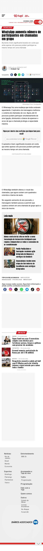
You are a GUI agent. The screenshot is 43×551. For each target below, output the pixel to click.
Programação (26, 480)
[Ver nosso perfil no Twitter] (16, 290)
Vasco (7, 483)
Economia (8, 466)
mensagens (7, 279)
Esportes (8, 471)
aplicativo (25, 277)
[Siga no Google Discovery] (33, 75)
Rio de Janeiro (7, 457)
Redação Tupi (15, 69)
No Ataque (25, 509)
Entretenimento (27, 454)
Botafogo (8, 474)
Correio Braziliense (25, 506)
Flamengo (8, 477)
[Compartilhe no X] (15, 75)
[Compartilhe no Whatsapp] (19, 75)
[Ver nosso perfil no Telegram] (27, 290)
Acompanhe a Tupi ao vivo (26, 472)
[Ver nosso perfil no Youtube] (38, 290)
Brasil (7, 461)
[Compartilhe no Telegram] (23, 75)
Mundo (7, 464)
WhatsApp (28, 279)
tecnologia (17, 279)
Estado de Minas (25, 501)
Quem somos (26, 494)
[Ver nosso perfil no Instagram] (10, 290)
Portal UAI (25, 512)
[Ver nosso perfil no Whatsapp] (21, 290)
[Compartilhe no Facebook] (11, 75)
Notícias (7, 454)
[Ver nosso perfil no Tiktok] (32, 290)
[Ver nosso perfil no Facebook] (5, 290)
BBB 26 (23, 457)
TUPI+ (23, 477)
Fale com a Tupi (25, 489)
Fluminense (9, 480)
